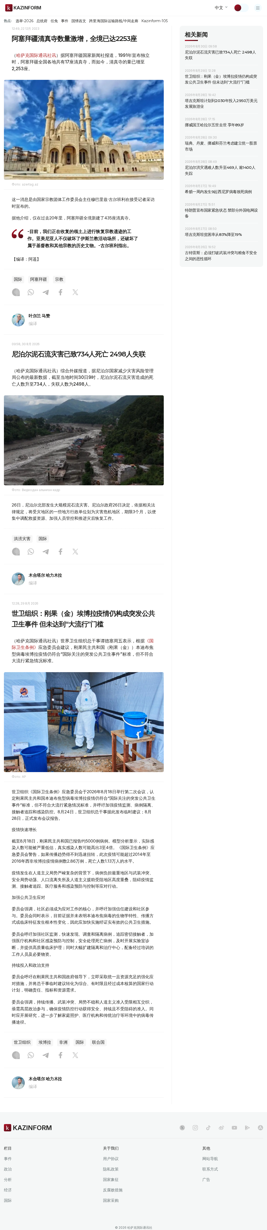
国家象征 (111, 1179)
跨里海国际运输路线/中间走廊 (113, 21)
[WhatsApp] (31, 293)
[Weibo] (221, 1127)
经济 (8, 1189)
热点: (8, 21)
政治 (8, 1169)
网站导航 (210, 1158)
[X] (75, 293)
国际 (18, 279)
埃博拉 (45, 1042)
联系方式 (210, 1169)
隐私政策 (111, 1169)
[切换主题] (241, 8)
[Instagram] (16, 293)
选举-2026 (24, 21)
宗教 (59, 279)
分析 (8, 1179)
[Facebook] (60, 293)
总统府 (42, 21)
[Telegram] (45, 293)
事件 (64, 21)
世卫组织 (22, 1042)
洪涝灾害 (22, 538)
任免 (54, 21)
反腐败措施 (113, 1189)
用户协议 (111, 1158)
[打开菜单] (258, 8)
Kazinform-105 (154, 21)
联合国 (98, 1042)
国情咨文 (78, 21)
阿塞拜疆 (38, 279)
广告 (206, 1179)
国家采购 (111, 1200)
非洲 (63, 1042)
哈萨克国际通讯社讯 (36, 55)
